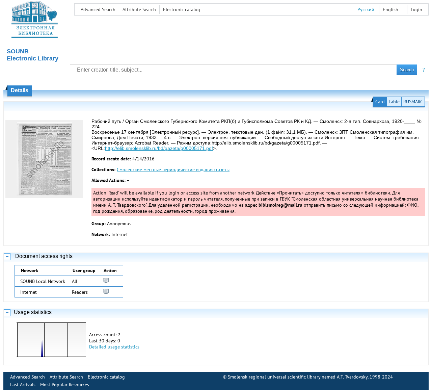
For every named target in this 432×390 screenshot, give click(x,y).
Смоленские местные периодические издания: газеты (173, 169)
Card (380, 102)
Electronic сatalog (181, 9)
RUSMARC (413, 102)
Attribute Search (139, 9)
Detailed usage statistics (114, 347)
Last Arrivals (22, 385)
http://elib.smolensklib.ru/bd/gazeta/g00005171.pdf (159, 148)
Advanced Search (98, 9)
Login (416, 9)
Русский (365, 9)
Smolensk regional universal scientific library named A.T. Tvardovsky (298, 377)
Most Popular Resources (64, 385)
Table (394, 102)
